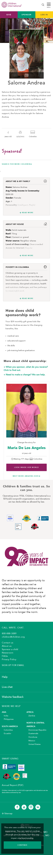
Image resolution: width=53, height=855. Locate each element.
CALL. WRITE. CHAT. (13, 628)
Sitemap (8, 813)
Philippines (8, 719)
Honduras (31, 737)
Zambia (30, 716)
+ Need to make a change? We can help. (24, 374)
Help (5, 677)
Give (8, 15)
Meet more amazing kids (26, 476)
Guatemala (32, 734)
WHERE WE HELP (11, 706)
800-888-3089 (9, 633)
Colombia (7, 730)
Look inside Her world (26, 467)
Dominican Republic (36, 730)
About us (6, 646)
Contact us (7, 643)
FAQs (5, 656)
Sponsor (26, 15)
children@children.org (13, 637)
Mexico (30, 741)
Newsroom (7, 653)
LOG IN (44, 15)
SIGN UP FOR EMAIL (13, 665)
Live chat (7, 687)
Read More (27, 212)
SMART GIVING (10, 759)
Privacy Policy (9, 659)
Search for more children (16, 164)
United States (33, 744)
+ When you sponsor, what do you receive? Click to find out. (26, 368)
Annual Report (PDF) (12, 785)
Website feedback (13, 697)
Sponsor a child (10, 649)
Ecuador (6, 734)
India (5, 716)
